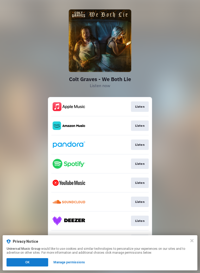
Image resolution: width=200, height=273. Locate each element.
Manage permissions (69, 262)
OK (27, 262)
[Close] (192, 240)
